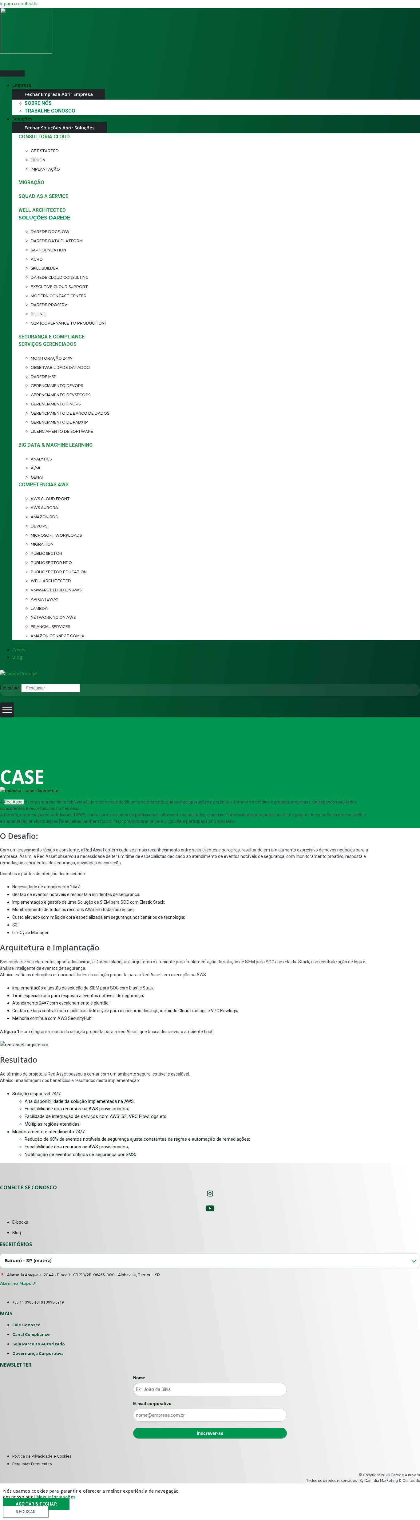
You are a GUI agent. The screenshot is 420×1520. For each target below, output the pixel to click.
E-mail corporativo (152, 1403)
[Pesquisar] (93, 689)
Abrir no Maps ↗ (18, 1283)
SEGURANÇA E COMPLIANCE (51, 337)
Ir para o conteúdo (19, 3)
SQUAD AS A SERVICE (43, 196)
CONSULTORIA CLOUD (44, 137)
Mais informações (56, 1496)
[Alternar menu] (12, 73)
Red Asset (14, 801)
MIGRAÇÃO (31, 182)
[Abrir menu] (7, 709)
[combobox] (210, 1261)
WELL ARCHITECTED (42, 210)
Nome (139, 1377)
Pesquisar (10, 688)
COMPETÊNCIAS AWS (43, 485)
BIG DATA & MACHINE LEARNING (55, 445)
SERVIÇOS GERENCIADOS (47, 344)
